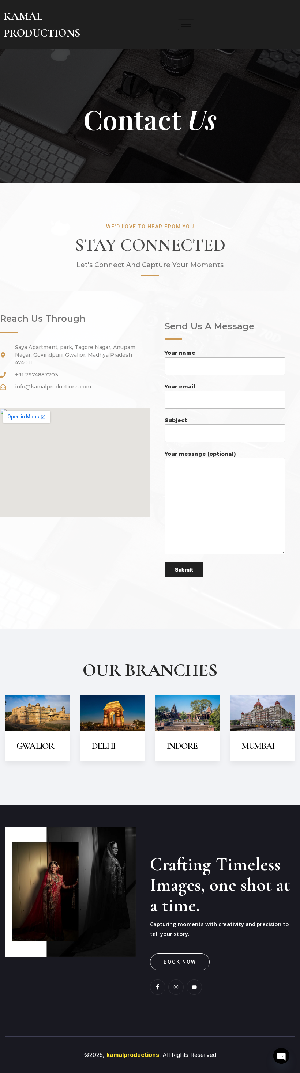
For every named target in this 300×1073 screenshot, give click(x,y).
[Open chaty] (281, 1056)
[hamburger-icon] (186, 24)
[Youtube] (194, 987)
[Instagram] (176, 987)
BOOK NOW (180, 962)
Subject (176, 420)
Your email (180, 386)
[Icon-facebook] (157, 987)
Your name (180, 353)
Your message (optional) (200, 454)
